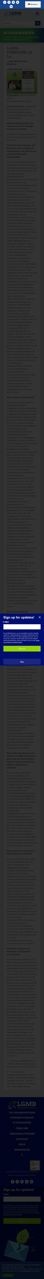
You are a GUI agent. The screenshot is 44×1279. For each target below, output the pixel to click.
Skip (22, 662)
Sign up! (22, 649)
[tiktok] (17, 2)
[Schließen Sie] (40, 617)
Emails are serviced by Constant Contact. (21, 641)
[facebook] (4, 2)
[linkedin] (11, 6)
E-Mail (6, 622)
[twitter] (9, 2)
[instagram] (13, 2)
